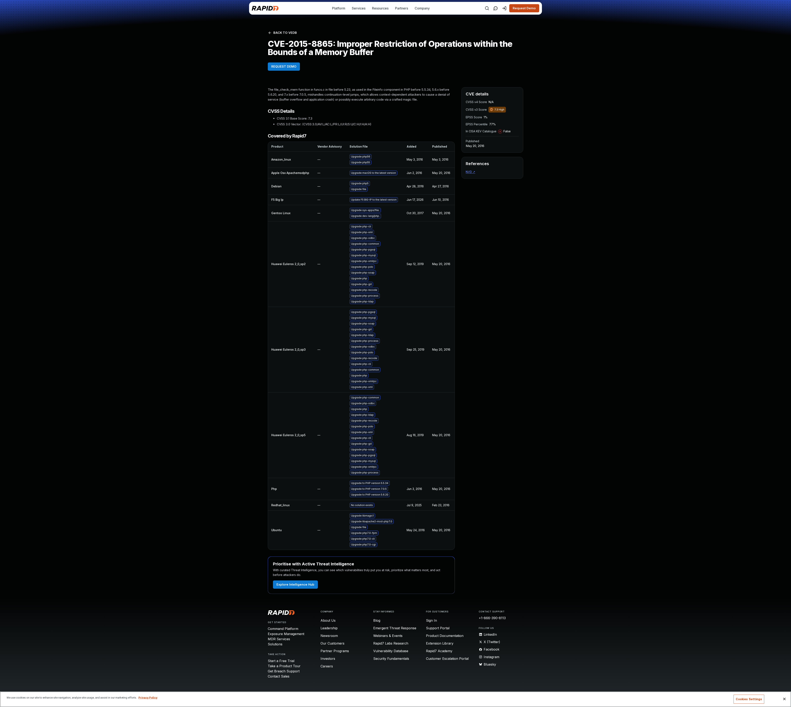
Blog (376, 620)
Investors (328, 658)
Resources (380, 8)
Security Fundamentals (391, 658)
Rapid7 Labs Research (390, 643)
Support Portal (437, 628)
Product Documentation (444, 636)
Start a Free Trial (281, 661)
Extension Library (439, 643)
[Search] (487, 8)
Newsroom (329, 636)
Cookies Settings (749, 699)
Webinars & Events (388, 636)
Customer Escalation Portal (447, 658)
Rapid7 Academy (439, 651)
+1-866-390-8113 (492, 618)
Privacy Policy (147, 697)
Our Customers (332, 643)
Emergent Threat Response (394, 628)
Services (358, 8)
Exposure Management (286, 634)
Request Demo (524, 8)
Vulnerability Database (390, 651)
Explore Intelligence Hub (295, 584)
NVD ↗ (470, 172)
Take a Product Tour (284, 666)
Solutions (275, 644)
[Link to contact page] (495, 8)
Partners (401, 8)
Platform (338, 8)
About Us (328, 620)
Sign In (431, 620)
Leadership (329, 628)
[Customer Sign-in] (504, 8)
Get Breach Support (284, 671)
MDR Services (279, 639)
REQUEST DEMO (283, 66)
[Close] (784, 698)
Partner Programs (335, 651)
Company (422, 8)
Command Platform (283, 629)
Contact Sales (278, 676)
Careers (327, 666)
